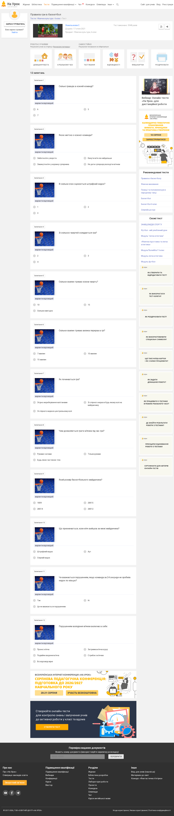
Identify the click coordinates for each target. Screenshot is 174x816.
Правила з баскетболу (151, 178)
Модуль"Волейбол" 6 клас (152, 250)
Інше (110, 4)
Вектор (49, 785)
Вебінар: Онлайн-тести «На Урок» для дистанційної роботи (155, 101)
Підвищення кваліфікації (63, 4)
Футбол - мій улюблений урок (154, 230)
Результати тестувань (61, 47)
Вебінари (50, 775)
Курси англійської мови (99, 798)
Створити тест (52, 727)
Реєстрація (167, 4)
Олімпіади (93, 792)
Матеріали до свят (140, 775)
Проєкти (92, 785)
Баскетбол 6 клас (149, 204)
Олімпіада (101, 4)
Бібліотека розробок (98, 775)
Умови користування (138, 810)
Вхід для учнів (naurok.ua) (143, 772)
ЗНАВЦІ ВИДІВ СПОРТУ (151, 224)
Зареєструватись (15, 24)
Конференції (51, 778)
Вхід (159, 4)
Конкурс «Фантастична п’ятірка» (146, 778)
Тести (46, 4)
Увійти (15, 32)
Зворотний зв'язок (15, 782)
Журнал (26, 4)
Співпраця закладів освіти (15, 775)
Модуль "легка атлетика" (152, 236)
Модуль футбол (148, 262)
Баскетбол (146, 198)
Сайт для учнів (148, 4)
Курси (48, 782)
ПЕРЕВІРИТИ (116, 756)
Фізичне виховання (149, 184)
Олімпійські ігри (148, 210)
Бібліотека (37, 4)
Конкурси (90, 4)
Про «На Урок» (9, 772)
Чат (81, 4)
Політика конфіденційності (159, 810)
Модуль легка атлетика (151, 256)
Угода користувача (121, 810)
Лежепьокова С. (72, 25)
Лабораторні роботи (98, 782)
